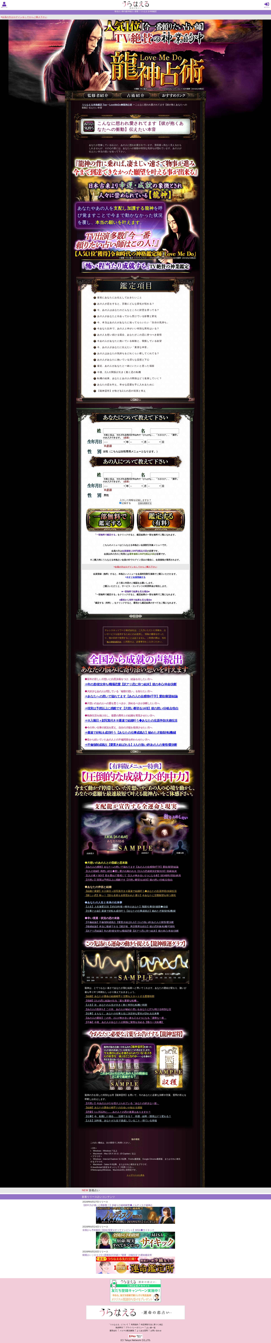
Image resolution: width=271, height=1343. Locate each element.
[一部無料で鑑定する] (110, 520)
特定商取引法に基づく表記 (152, 1324)
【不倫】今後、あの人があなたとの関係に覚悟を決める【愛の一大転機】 (124, 1022)
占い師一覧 (151, 1328)
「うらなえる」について (118, 1324)
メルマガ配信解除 (127, 1331)
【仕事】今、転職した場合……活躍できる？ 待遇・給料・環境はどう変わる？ (128, 1116)
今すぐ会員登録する (136, 577)
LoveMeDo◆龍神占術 (120, 104)
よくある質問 (142, 1331)
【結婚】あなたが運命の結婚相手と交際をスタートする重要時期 (119, 996)
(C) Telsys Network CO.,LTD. (135, 1340)
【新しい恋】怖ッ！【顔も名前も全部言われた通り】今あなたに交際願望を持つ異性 (130, 895)
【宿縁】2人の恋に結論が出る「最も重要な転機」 (112, 1000)
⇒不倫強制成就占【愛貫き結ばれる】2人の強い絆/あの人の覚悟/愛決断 (131, 744)
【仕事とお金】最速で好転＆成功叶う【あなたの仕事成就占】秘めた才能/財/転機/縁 (130, 911)
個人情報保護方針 (114, 642)
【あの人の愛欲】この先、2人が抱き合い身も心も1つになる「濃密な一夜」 (125, 1018)
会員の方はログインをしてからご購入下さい (24, 17)
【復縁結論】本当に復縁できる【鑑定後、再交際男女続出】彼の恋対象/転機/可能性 (130, 926)
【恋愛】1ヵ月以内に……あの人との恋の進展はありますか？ (118, 1112)
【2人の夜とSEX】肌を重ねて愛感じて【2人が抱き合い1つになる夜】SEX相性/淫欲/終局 (133, 875)
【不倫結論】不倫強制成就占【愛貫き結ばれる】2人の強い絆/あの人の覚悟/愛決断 (129, 922)
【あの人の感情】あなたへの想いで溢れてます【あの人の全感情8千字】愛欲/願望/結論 (132, 867)
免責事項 (119, 1328)
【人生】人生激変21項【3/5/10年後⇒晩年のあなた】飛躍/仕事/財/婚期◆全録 (126, 906)
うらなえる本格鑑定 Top (94, 104)
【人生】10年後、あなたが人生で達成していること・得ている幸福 (121, 1120)
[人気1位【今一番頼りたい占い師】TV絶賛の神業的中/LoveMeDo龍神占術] (135, 65)
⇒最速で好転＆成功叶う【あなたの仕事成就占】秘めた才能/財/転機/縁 (130, 732)
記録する (126, 503)
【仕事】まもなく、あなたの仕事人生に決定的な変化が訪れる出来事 (122, 1013)
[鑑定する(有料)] (161, 520)
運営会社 (113, 1331)
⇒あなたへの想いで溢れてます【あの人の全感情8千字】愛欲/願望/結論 (131, 696)
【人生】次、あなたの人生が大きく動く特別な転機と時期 (116, 1005)
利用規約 (134, 1324)
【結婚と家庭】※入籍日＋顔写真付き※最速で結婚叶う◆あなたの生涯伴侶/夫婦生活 (131, 891)
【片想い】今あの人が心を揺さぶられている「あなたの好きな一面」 (122, 1103)
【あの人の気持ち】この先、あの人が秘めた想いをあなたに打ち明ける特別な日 (128, 1009)
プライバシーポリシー (134, 1328)
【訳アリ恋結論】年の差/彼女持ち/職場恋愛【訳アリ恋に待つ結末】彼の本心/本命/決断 (132, 931)
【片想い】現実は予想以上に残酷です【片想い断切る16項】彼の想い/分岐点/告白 (129, 879)
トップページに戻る (135, 1175)
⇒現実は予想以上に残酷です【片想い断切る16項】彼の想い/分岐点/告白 (131, 708)
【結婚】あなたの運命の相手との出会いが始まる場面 (113, 1107)
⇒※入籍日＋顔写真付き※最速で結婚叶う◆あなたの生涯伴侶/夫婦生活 (131, 720)
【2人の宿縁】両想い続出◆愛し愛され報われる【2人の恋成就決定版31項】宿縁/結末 (131, 871)
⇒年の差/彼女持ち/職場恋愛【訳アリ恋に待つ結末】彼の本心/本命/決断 (131, 684)
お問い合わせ (155, 1331)
